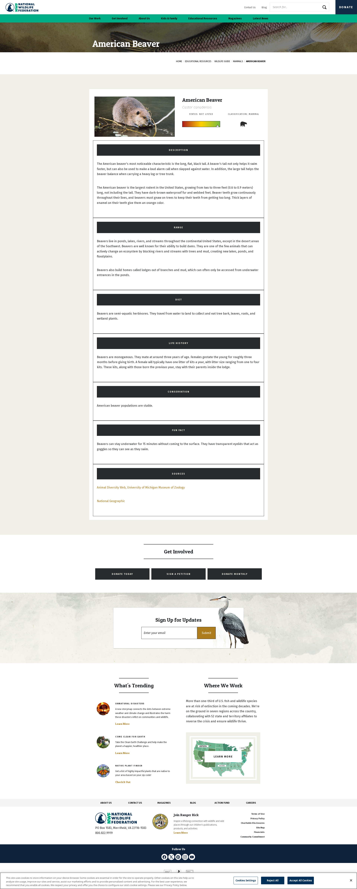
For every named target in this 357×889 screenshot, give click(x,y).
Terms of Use (258, 814)
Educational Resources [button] (202, 18)
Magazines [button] (235, 18)
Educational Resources (198, 61)
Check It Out (123, 782)
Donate (346, 7)
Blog (264, 7)
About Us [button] (144, 18)
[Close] (351, 880)
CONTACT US (135, 802)
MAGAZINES (164, 802)
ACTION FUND (222, 802)
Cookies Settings (246, 880)
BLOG (193, 802)
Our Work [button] (95, 18)
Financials (259, 832)
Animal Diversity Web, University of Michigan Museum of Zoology (141, 487)
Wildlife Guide (222, 61)
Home (179, 61)
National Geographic (111, 501)
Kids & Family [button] (169, 18)
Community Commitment (252, 837)
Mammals (238, 61)
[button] (206, 633)
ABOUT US (106, 802)
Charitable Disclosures (253, 823)
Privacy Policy (257, 818)
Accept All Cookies (301, 880)
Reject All (273, 880)
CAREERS (251, 802)
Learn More (122, 723)
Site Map (260, 827)
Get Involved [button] (120, 18)
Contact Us (250, 7)
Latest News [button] (260, 18)
